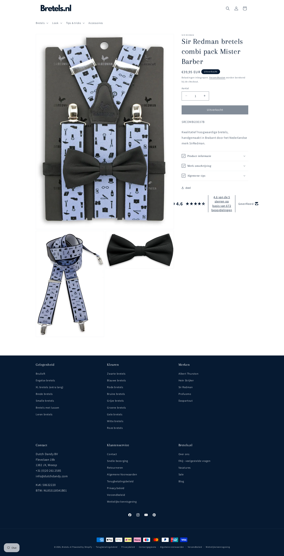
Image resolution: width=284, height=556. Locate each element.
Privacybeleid (128, 547)
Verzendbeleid (116, 495)
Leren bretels (44, 414)
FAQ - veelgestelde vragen (195, 461)
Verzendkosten (217, 77)
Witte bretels (115, 421)
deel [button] (188, 188)
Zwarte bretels (116, 373)
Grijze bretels (115, 400)
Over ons (184, 454)
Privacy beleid (115, 488)
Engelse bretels (45, 380)
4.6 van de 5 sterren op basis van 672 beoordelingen (221, 203)
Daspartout (186, 400)
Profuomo (185, 394)
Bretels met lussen (47, 407)
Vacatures (185, 467)
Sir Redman (186, 387)
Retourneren (115, 467)
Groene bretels (116, 407)
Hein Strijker (186, 380)
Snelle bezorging (117, 461)
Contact (112, 454)
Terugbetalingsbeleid (120, 481)
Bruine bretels (116, 394)
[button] (41, 23)
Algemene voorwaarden (172, 547)
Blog (181, 481)
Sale (181, 474)
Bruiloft (40, 373)
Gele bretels (114, 414)
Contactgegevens (147, 547)
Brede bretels (44, 394)
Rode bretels (115, 387)
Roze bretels (115, 428)
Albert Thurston (189, 373)
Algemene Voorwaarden (122, 474)
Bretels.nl (67, 547)
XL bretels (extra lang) (49, 387)
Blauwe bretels (116, 380)
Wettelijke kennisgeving (122, 501)
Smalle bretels (45, 400)
